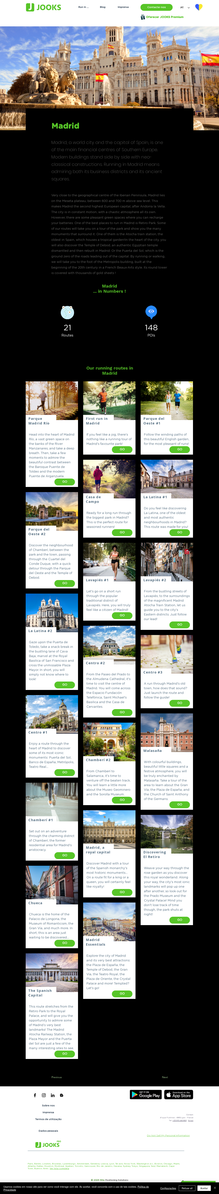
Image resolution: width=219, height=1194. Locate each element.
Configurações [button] (168, 1188)
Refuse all (187, 1188)
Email (190, 1120)
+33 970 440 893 (179, 1120)
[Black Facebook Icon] (34, 1095)
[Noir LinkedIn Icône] (52, 1095)
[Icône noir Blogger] (61, 1095)
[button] (156, 7)
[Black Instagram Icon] (43, 1095)
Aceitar (204, 1188)
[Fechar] (215, 1188)
